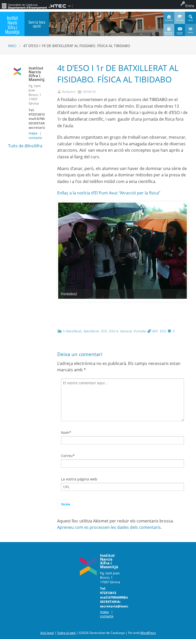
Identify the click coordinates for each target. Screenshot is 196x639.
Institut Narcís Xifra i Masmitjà (12, 24)
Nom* (66, 432)
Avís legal (47, 633)
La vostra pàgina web (79, 479)
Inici (12, 45)
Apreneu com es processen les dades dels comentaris (109, 527)
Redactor (69, 91)
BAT (155, 331)
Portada (140, 331)
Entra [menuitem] (189, 6)
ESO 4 (113, 331)
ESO (104, 331)
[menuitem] (24, 6)
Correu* (68, 455)
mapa (33, 133)
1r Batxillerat (72, 331)
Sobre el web (66, 633)
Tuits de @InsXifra (25, 146)
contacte (35, 137)
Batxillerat (91, 331)
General (126, 331)
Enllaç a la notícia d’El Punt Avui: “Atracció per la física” (108, 193)
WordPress (148, 633)
